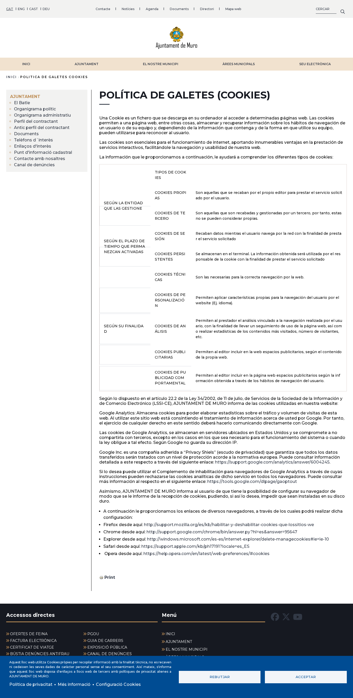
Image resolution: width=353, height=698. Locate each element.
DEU (46, 9)
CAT (9, 9)
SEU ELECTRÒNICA (315, 64)
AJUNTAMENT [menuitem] (25, 96)
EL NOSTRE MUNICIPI (160, 64)
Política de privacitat (30, 684)
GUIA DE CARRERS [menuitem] (105, 640)
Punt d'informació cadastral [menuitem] (43, 152)
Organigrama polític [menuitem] (35, 109)
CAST (33, 9)
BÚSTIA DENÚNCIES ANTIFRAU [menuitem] (39, 654)
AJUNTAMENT (86, 64)
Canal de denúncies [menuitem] (34, 164)
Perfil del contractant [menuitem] (36, 121)
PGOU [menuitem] (93, 634)
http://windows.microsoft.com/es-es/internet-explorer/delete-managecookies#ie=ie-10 (238, 539)
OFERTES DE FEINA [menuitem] (29, 634)
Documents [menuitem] (26, 133)
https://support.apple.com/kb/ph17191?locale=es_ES (195, 546)
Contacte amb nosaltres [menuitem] (39, 158)
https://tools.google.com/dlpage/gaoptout (252, 481)
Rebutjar (220, 677)
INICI (26, 64)
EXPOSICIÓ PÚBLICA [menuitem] (107, 647)
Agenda (152, 9)
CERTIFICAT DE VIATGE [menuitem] (32, 647)
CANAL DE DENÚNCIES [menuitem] (109, 654)
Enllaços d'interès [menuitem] (32, 146)
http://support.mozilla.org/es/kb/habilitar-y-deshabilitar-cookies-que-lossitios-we (229, 524)
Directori (207, 9)
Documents (179, 9)
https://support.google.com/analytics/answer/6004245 (272, 462)
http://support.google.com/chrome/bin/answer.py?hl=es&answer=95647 (222, 531)
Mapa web (233, 9)
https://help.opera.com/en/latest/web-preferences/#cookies (206, 553)
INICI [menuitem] (170, 634)
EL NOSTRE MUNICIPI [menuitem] (187, 649)
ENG (21, 9)
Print (109, 577)
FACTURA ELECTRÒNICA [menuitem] (33, 640)
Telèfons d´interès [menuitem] (33, 140)
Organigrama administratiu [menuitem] (42, 115)
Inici (11, 77)
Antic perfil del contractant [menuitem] (42, 127)
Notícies (128, 9)
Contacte (103, 9)
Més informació (74, 684)
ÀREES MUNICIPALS (238, 64)
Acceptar (306, 677)
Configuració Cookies (118, 684)
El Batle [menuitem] (22, 102)
